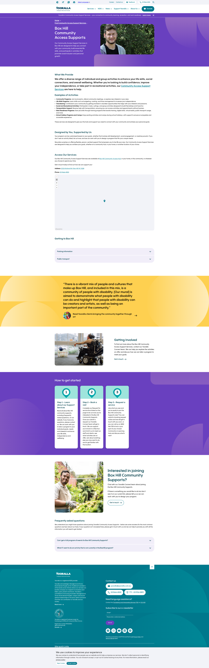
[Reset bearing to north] (57, 187)
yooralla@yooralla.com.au (119, 586)
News (109, 9)
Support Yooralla (121, 9)
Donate (148, 9)
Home (57, 20)
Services (91, 9)
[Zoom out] (57, 185)
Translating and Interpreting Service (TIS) (125, 602)
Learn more (147, 15)
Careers (111, 2)
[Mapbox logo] (58, 229)
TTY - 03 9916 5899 (135, 592)
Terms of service (110, 638)
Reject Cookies (61, 663)
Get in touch (120, 359)
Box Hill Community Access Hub (110, 159)
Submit (110, 622)
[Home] (63, 9)
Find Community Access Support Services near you (71, 23)
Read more (59, 605)
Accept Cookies (72, 663)
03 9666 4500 (145, 2)
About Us (135, 9)
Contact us (119, 2)
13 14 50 (143, 602)
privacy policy (60, 660)
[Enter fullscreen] (57, 179)
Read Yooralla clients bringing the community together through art (105, 315)
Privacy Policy (137, 637)
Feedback (130, 2)
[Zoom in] (57, 183)
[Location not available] (57, 176)
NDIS (101, 9)
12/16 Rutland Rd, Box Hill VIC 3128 (72, 168)
